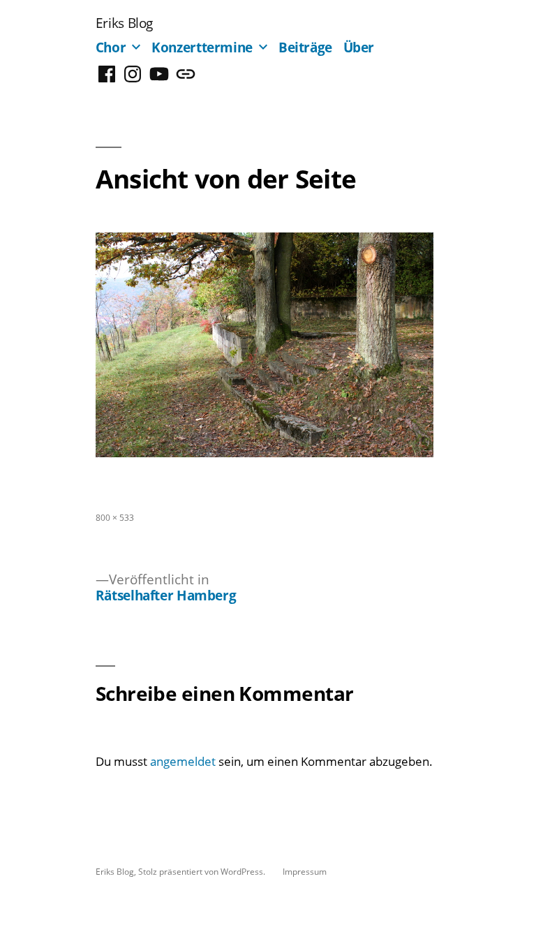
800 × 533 (115, 517)
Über (359, 47)
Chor (111, 47)
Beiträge (305, 47)
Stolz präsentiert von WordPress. (202, 871)
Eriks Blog (124, 22)
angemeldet (183, 761)
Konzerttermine (202, 47)
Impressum (305, 871)
